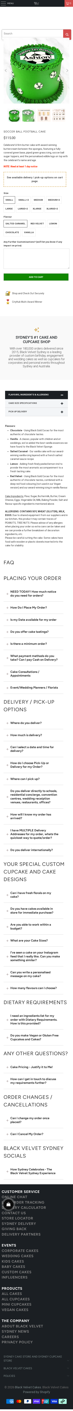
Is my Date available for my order (33, 620)
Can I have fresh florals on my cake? (30, 895)
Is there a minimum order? (28, 644)
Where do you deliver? (26, 723)
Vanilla (29, 232)
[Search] (67, 34)
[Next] (67, 71)
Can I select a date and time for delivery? (32, 749)
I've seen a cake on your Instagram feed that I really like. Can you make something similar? (35, 956)
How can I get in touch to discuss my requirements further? (33, 1081)
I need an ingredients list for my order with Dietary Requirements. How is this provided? (33, 1019)
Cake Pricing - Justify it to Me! (31, 1067)
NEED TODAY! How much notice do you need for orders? (33, 593)
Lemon (53, 223)
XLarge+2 (52, 208)
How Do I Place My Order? (28, 607)
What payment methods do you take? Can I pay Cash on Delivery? (34, 658)
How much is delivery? (26, 735)
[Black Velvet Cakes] (36, 3)
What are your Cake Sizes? (29, 940)
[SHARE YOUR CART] (8, 1204)
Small (9, 200)
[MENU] (1, 3)
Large (9, 208)
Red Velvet (37, 223)
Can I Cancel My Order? (26, 1134)
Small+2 (23, 200)
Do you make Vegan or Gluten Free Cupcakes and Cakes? (34, 1037)
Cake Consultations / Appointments (24, 673)
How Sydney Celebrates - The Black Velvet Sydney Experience (33, 1171)
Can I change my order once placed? (29, 1120)
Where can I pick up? (25, 779)
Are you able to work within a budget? (30, 926)
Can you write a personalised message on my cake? (30, 974)
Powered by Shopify (36, 1392)
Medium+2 (54, 200)
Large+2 (23, 208)
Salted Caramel (15, 223)
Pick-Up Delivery (17, 411)
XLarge (37, 208)
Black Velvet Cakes (28, 1387)
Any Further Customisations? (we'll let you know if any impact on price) (33, 244)
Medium (38, 200)
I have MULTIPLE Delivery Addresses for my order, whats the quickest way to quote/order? (34, 834)
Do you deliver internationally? (31, 850)
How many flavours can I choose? (33, 988)
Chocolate (12, 232)
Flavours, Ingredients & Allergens (28, 395)
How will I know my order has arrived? (30, 816)
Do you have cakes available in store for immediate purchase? (31, 910)
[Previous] (6, 71)
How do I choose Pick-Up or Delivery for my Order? (29, 765)
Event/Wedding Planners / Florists (34, 687)
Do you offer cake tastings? (29, 632)
